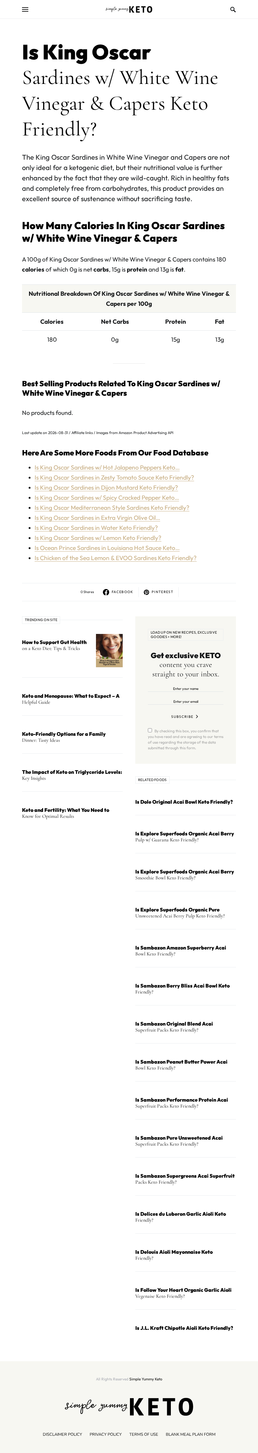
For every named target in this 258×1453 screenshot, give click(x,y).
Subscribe (182, 716)
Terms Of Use (143, 1434)
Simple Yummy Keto (145, 1379)
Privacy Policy (106, 1434)
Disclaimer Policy (62, 1434)
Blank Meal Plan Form (191, 1434)
